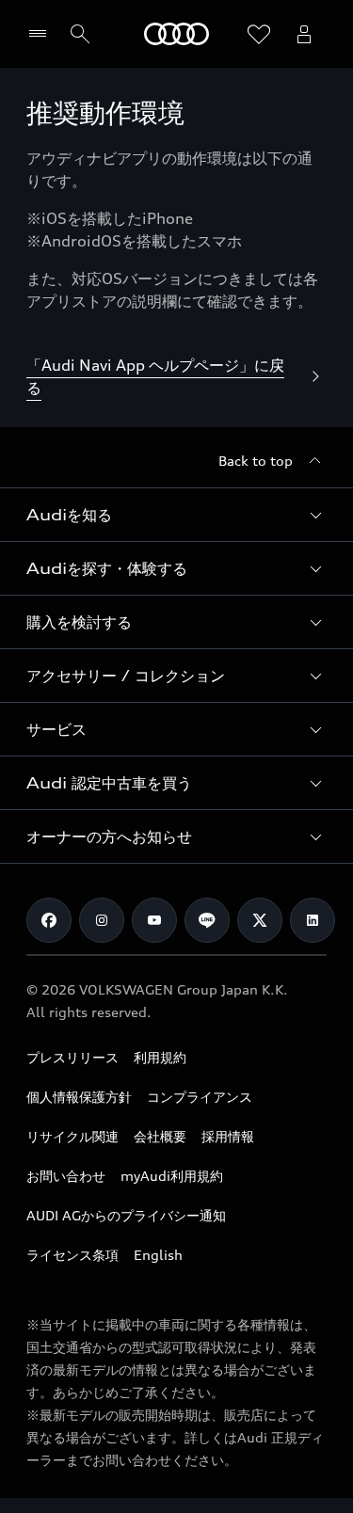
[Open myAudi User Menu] (304, 33)
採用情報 (227, 1136)
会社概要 (160, 1136)
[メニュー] (41, 34)
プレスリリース (72, 1057)
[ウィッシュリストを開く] (258, 33)
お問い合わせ (65, 1176)
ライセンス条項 (72, 1255)
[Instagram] (101, 920)
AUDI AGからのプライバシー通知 (126, 1215)
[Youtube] (154, 920)
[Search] (80, 33)
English (158, 1255)
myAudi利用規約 (171, 1176)
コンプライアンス (199, 1097)
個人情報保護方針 (79, 1097)
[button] (176, 514)
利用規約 (160, 1057)
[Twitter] (259, 920)
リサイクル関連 (72, 1136)
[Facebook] (49, 920)
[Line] (207, 920)
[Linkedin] (312, 920)
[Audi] (176, 34)
